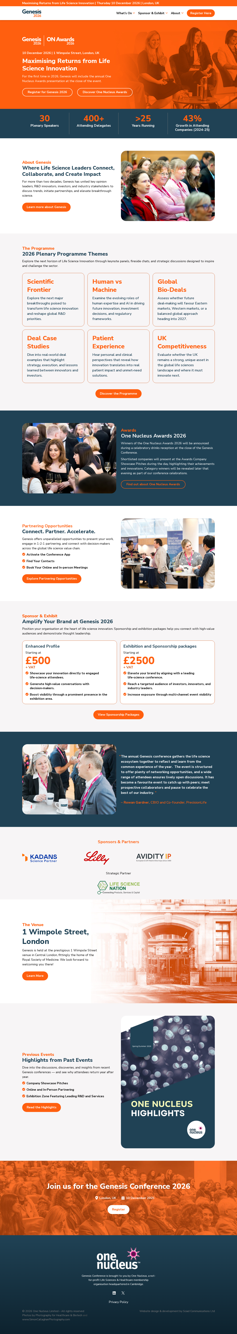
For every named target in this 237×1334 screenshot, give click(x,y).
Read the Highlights (41, 1107)
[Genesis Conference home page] (31, 13)
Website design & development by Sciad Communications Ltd (177, 1311)
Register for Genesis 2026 (47, 92)
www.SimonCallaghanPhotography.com (46, 1319)
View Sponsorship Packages (118, 715)
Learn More (35, 976)
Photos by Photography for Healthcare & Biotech (52, 1315)
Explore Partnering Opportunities (52, 578)
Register (118, 1209)
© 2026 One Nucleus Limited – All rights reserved (53, 1311)
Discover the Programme (118, 393)
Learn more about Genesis (46, 207)
